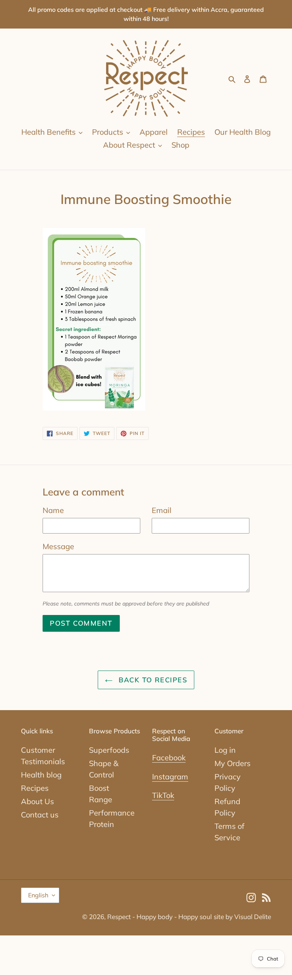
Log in (225, 750)
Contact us (40, 814)
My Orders (232, 763)
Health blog (41, 774)
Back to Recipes (151, 679)
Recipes (35, 788)
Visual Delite (252, 917)
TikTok (163, 795)
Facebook (169, 757)
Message (58, 546)
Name (53, 510)
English (38, 895)
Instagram (170, 776)
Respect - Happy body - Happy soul (159, 917)
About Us (37, 801)
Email (161, 510)
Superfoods (109, 750)
